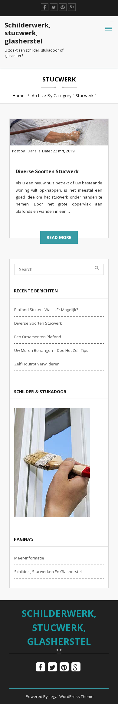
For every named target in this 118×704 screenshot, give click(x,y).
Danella (34, 151)
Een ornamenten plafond (37, 336)
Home (18, 95)
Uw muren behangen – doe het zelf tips (51, 350)
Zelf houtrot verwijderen (37, 364)
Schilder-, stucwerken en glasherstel (48, 571)
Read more (59, 237)
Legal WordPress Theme (71, 696)
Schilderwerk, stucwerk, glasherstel (59, 627)
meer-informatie (29, 558)
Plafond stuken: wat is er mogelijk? (46, 309)
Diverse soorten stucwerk (47, 171)
